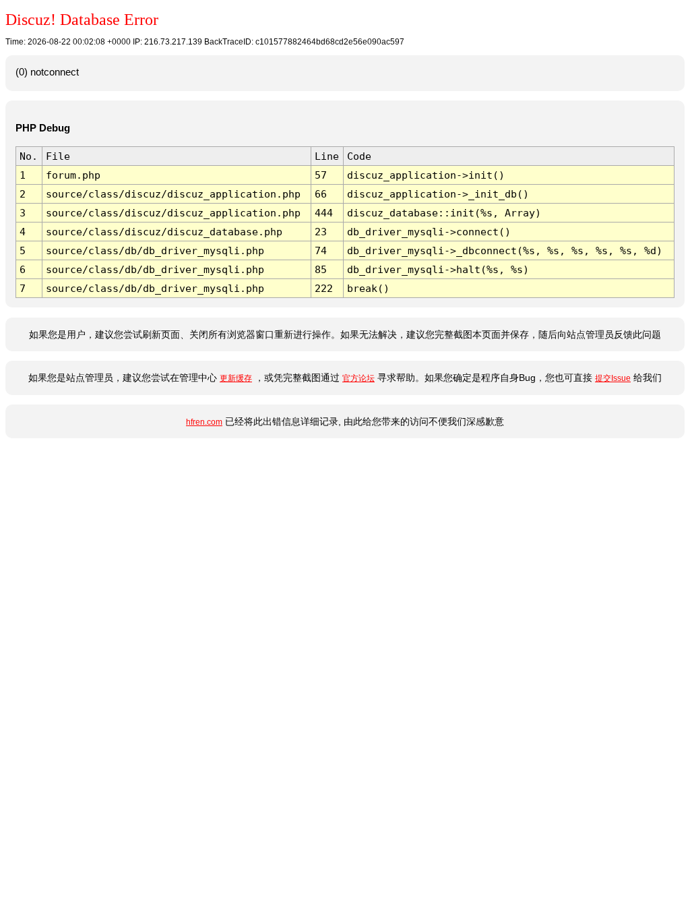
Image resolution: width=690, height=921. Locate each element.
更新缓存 (236, 378)
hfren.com (204, 422)
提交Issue (613, 378)
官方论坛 (358, 378)
